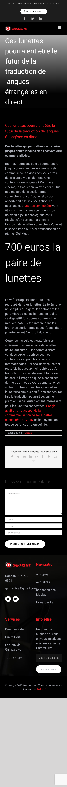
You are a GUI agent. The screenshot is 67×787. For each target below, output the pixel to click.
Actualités (43, 582)
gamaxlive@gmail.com (21, 588)
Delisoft (41, 689)
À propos (42, 574)
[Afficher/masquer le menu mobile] (60, 27)
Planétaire (27, 433)
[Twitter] (8, 599)
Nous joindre (44, 602)
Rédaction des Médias (46, 592)
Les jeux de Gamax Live (13, 647)
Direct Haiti (13, 637)
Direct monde (14, 629)
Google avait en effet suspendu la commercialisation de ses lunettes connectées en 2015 (30, 413)
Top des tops (14, 657)
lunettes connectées (38, 205)
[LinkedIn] (16, 599)
